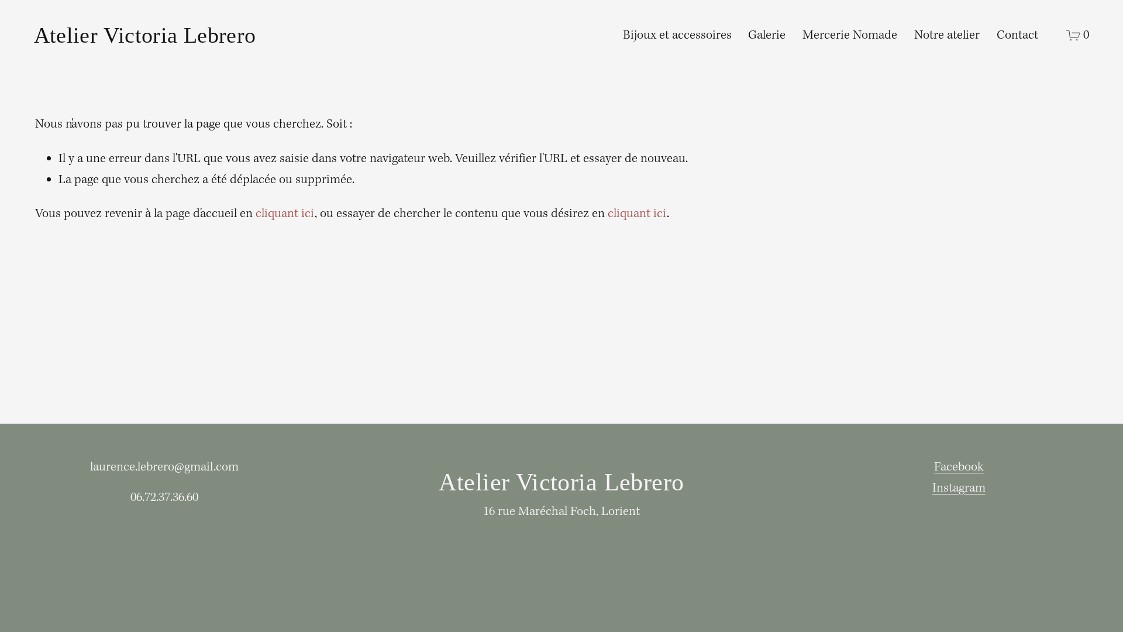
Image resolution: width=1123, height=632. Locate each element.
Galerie (767, 35)
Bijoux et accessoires (677, 35)
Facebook (959, 467)
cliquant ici (285, 213)
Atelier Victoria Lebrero (145, 35)
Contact (1017, 35)
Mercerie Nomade (849, 35)
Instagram (959, 488)
